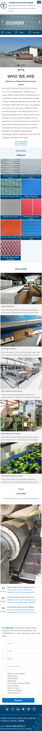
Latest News (21, 494)
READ (21, 489)
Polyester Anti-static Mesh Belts (31, 238)
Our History (21, 143)
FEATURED (21, 151)
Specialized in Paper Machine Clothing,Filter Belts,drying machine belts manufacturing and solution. (22, 8)
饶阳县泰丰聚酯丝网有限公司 (15, 726)
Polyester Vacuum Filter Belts (11, 237)
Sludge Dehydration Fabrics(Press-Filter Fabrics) (31, 197)
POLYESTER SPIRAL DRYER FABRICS (20, 607)
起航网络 (21, 721)
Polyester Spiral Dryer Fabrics (10, 177)
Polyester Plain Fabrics (10, 216)
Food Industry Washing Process (12, 476)
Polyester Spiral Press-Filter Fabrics (31, 177)
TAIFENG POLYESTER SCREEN (21, 3)
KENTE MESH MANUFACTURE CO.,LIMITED (16, 729)
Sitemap (27, 718)
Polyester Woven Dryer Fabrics (31, 217)
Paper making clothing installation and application (21, 587)
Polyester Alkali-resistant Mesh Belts (10, 258)
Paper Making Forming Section (11, 391)
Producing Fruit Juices (8, 349)
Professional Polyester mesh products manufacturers (21, 498)
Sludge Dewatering (7, 306)
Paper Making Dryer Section (10, 433)
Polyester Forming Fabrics (11, 196)
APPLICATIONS (21, 269)
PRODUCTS (21, 155)
